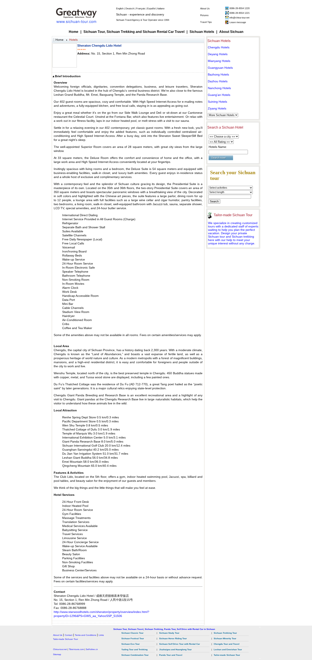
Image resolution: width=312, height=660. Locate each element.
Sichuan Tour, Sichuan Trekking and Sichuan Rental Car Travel (133, 32)
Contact (68, 635)
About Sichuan (231, 32)
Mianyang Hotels (219, 61)
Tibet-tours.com (76, 649)
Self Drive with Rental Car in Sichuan (196, 629)
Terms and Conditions (85, 635)
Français (140, 8)
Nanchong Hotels (219, 88)
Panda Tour (170, 629)
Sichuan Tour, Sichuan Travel (128, 629)
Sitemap (57, 654)
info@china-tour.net (239, 17)
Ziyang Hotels (217, 108)
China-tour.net (60, 649)
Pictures (204, 15)
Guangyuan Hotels (220, 67)
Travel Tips (206, 22)
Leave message (237, 22)
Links (101, 635)
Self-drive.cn (92, 649)
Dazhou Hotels (218, 81)
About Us (205, 8)
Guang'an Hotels (219, 95)
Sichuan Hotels (202, 32)
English (120, 8)
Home (73, 32)
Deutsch (129, 8)
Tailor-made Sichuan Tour (233, 215)
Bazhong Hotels (218, 74)
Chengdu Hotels (218, 47)
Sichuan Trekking (154, 629)
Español (151, 8)
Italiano (160, 8)
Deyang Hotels (218, 54)
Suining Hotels (217, 101)
